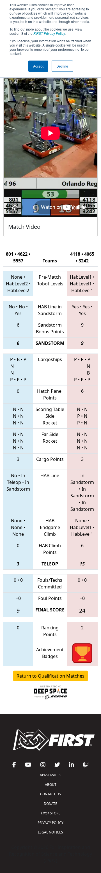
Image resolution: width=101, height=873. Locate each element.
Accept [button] (38, 66)
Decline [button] (62, 66)
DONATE (50, 803)
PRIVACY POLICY (50, 822)
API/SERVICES (50, 775)
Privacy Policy (49, 33)
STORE (50, 813)
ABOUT (50, 784)
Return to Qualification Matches (50, 676)
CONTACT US (50, 794)
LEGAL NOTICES (50, 832)
